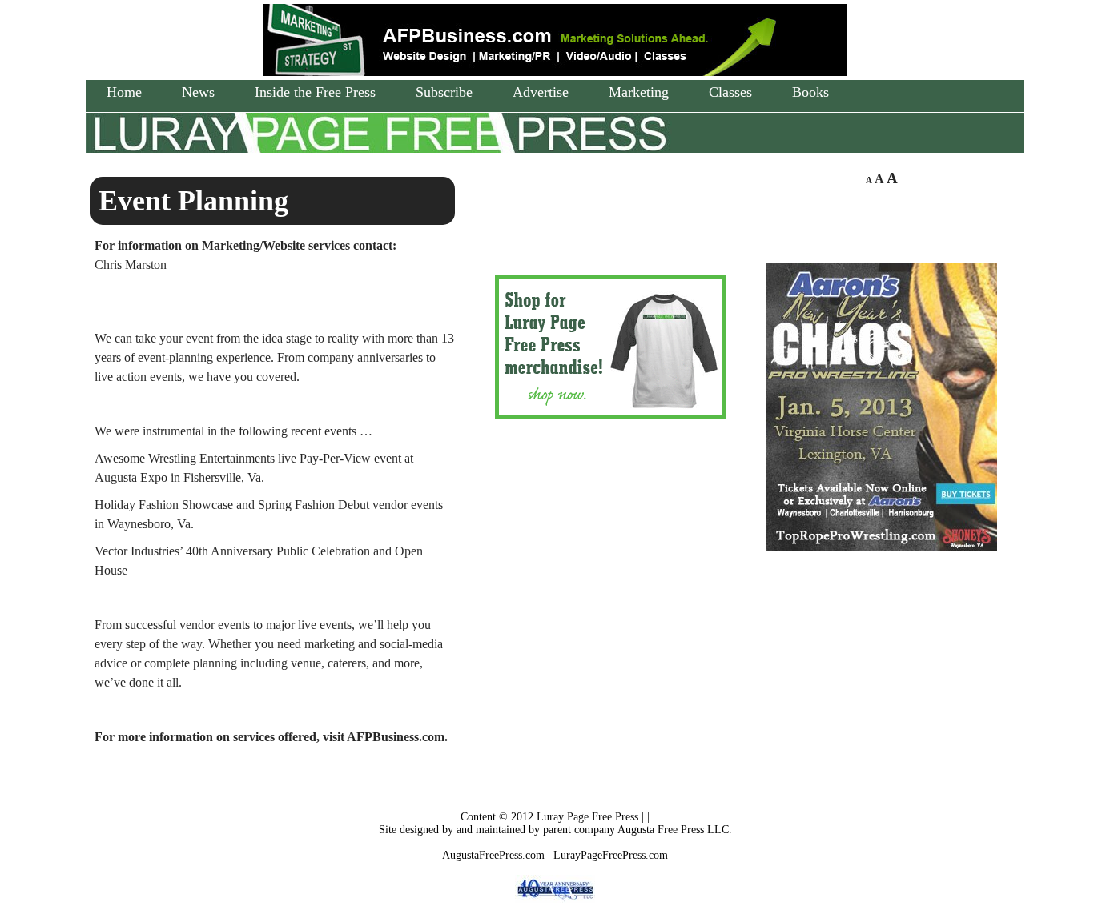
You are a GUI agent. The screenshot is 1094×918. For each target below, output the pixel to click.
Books (810, 92)
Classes (730, 92)
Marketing (639, 92)
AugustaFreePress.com (493, 855)
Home (124, 92)
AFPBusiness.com (395, 737)
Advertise (541, 92)
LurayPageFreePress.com (610, 855)
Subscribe (444, 92)
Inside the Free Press (315, 92)
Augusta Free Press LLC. (674, 830)
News (198, 92)
